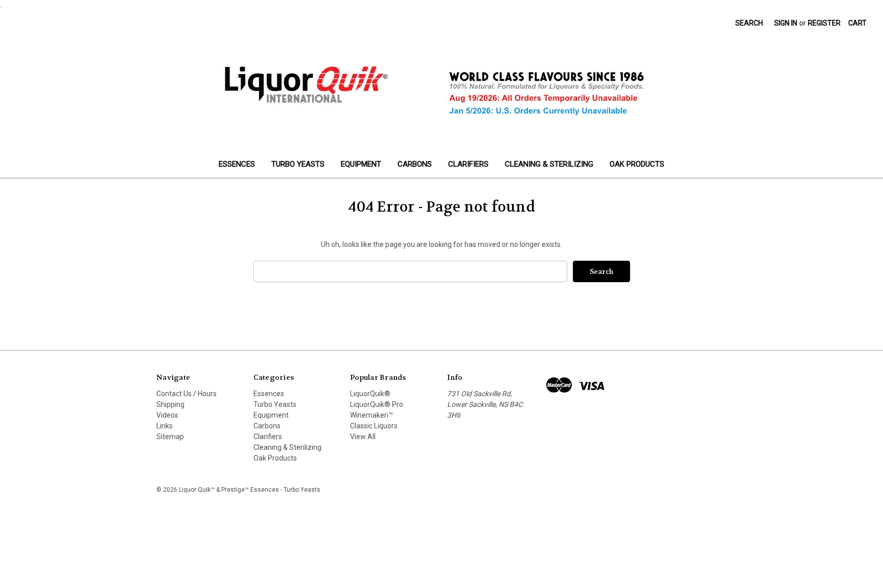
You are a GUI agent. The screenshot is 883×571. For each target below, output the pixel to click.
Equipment (361, 164)
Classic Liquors (374, 426)
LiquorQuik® (370, 394)
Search (749, 23)
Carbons (415, 164)
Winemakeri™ (371, 415)
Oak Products (637, 164)
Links (164, 426)
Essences (237, 164)
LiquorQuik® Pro (376, 404)
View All (363, 436)
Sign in (785, 23)
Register (824, 23)
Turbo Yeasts (297, 164)
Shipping (170, 404)
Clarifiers (468, 164)
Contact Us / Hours (186, 394)
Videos (167, 415)
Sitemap (170, 436)
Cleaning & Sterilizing (549, 164)
